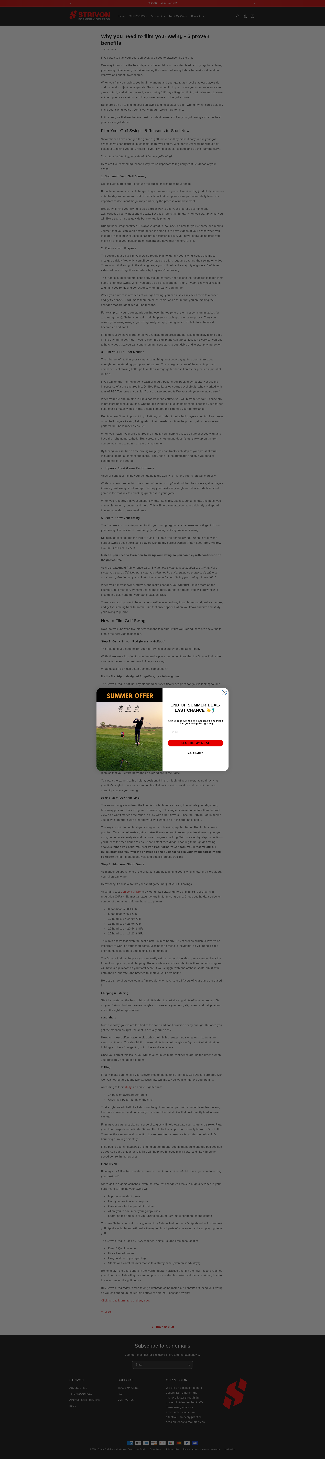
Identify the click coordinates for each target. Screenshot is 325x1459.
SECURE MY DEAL (195, 743)
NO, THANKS (196, 753)
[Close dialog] (224, 692)
